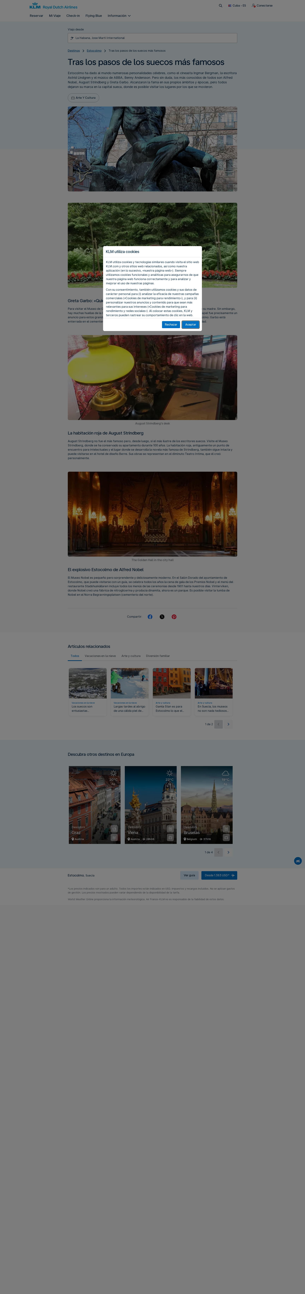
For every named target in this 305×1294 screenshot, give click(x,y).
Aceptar (190, 324)
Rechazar (171, 324)
